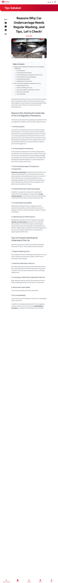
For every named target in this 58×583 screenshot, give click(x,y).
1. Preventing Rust (20, 70)
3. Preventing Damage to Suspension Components (29, 75)
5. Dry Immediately (20, 94)
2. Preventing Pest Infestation (24, 72)
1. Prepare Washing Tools (22, 85)
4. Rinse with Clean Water (22, 92)
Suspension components (18, 172)
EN (48, 2)
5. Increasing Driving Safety (23, 79)
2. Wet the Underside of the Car (24, 87)
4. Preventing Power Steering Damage (26, 77)
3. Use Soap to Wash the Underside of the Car (28, 90)
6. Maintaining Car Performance (24, 81)
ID (50, 2)
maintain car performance (19, 222)
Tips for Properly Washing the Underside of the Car (27, 83)
